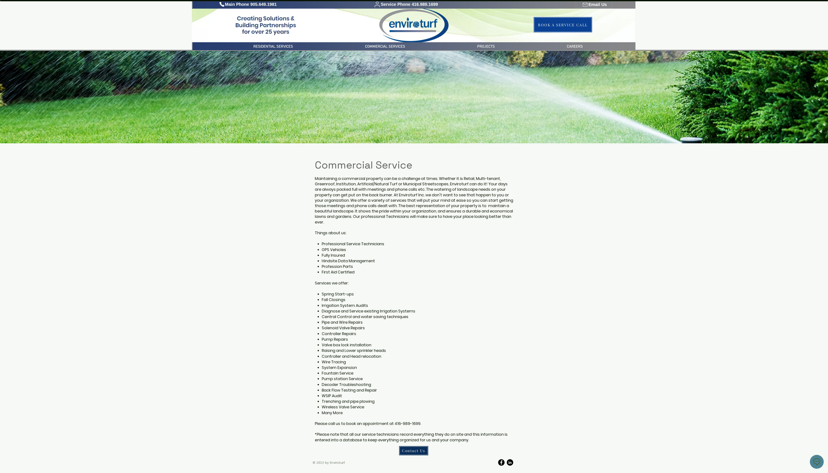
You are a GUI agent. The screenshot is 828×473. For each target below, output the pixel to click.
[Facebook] (501, 462)
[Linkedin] (510, 462)
